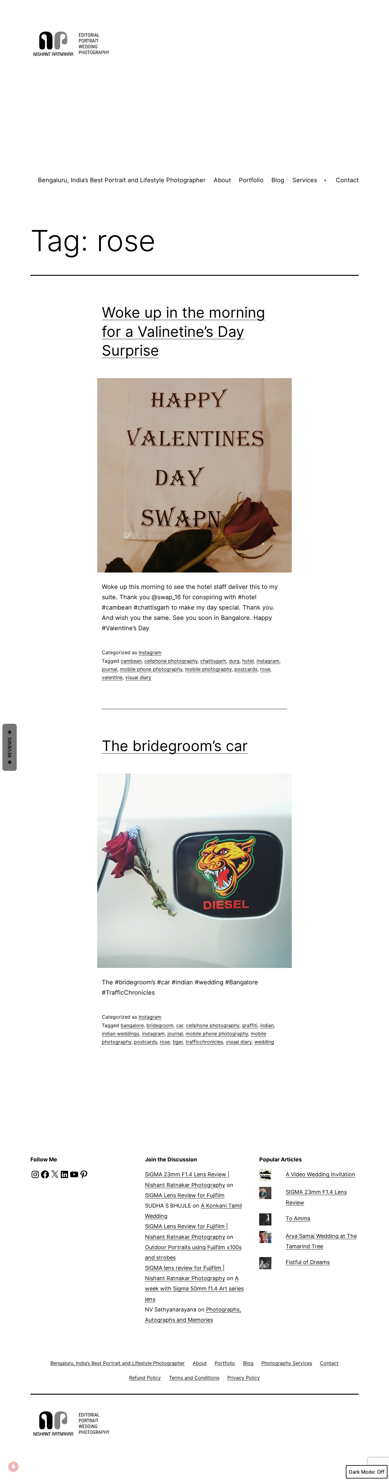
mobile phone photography (151, 669)
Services (304, 180)
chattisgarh (213, 661)
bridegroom (160, 1025)
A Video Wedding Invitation (320, 1174)
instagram (267, 661)
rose (265, 669)
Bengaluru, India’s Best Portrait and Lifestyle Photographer (121, 180)
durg (234, 661)
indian (267, 1025)
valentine (112, 677)
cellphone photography (171, 661)
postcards (245, 669)
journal (109, 669)
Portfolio (251, 180)
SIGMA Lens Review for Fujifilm (185, 1195)
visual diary (138, 677)
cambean (131, 661)
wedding (264, 1042)
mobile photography (208, 669)
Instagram (150, 652)
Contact (347, 180)
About (222, 180)
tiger (178, 1042)
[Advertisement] (194, 118)
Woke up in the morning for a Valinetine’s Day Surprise (183, 331)
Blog (277, 180)
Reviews (9, 747)
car (179, 1025)
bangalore (132, 1025)
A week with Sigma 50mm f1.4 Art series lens (194, 1288)
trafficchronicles (204, 1042)
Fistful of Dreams (308, 1262)
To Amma (298, 1218)
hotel (248, 661)
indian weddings (120, 1034)
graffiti (249, 1025)
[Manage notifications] (13, 1466)
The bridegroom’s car (175, 746)
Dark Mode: (362, 1472)
